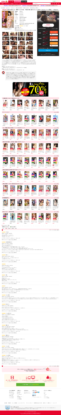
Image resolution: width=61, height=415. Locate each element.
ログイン (58, 1)
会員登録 (54, 1)
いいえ (12, 239)
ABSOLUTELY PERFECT (23, 17)
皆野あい (24, 20)
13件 (27, 25)
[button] (7, 407)
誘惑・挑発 (32, 23)
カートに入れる (54, 34)
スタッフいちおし (22, 23)
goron (5, 287)
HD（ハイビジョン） (26, 24)
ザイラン (5, 243)
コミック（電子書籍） (47, 397)
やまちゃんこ (6, 256)
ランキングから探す (11, 393)
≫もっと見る (56, 112)
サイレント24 (6, 296)
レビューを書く (13, 226)
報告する (15, 239)
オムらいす (5, 356)
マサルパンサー (22, 21)
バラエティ (45, 394)
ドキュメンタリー (46, 396)
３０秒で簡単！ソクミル (30, 384)
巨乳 (29, 23)
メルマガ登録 (18, 397)
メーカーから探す (11, 397)
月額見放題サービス (19, 396)
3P (22, 24)
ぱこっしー (5, 305)
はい (9, 239)
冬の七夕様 (5, 336)
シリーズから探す (11, 396)
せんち (5, 276)
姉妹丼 (21, 24)
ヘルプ (18, 395)
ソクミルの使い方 (19, 394)
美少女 (28, 23)
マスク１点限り (6, 326)
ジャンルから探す (11, 394)
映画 (44, 393)
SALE (26, 23)
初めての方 (18, 393)
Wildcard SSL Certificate (8, 409)
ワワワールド (6, 347)
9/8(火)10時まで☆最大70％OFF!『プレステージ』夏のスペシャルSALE (25, 30)
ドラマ (45, 395)
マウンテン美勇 (6, 314)
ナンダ (5, 233)
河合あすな (21, 20)
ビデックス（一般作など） (48, 390)
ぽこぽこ (5, 265)
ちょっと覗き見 (8, 28)
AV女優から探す (11, 395)
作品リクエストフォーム (27, 393)
